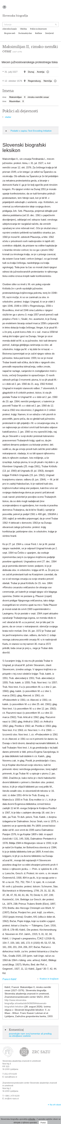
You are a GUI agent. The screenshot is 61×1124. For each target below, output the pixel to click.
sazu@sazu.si (11, 1077)
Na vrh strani (55, 1105)
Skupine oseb (9, 33)
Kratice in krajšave (49, 978)
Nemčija (48, 81)
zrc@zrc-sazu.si (12, 1098)
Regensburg (34, 81)
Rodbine (38, 33)
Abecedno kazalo (9, 29)
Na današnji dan (25, 33)
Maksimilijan (15, 97)
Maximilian (14, 101)
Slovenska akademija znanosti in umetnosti (21, 1061)
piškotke (31, 1119)
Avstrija (40, 71)
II (24, 97)
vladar (8, 117)
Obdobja (23, 29)
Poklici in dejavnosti (38, 29)
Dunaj (31, 71)
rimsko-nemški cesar (38, 97)
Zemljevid (49, 33)
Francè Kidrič (9, 979)
